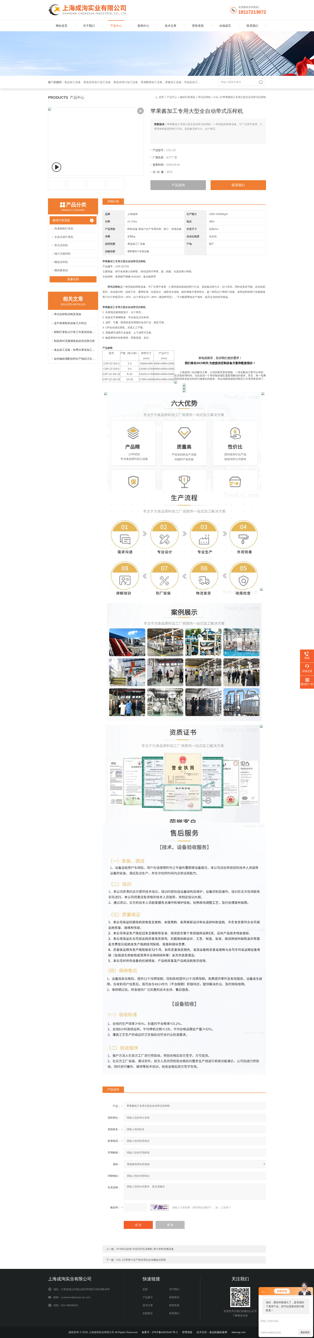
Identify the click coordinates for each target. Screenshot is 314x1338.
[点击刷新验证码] (159, 1207)
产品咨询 (178, 185)
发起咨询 (305, 1332)
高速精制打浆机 (63, 228)
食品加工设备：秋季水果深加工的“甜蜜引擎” (75, 349)
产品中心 (116, 25)
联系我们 (252, 25)
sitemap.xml (238, 1332)
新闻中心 (143, 25)
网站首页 (61, 25)
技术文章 (170, 25)
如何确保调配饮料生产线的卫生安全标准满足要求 (75, 358)
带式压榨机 (204, 97)
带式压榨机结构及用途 (67, 314)
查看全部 (73, 279)
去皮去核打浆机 (63, 236)
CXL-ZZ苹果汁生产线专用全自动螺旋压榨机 (141, 1259)
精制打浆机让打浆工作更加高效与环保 (75, 331)
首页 (161, 97)
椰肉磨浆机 (61, 270)
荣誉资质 (198, 25)
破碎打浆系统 (187, 97)
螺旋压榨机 (61, 261)
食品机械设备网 (218, 1332)
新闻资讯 (174, 1297)
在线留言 (225, 25)
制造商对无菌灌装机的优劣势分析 (74, 340)
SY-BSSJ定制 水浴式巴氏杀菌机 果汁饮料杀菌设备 (145, 1248)
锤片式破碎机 (62, 253)
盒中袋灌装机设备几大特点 (70, 323)
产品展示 (148, 1297)
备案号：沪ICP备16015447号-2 (160, 1332)
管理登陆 (187, 1332)
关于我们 (89, 25)
